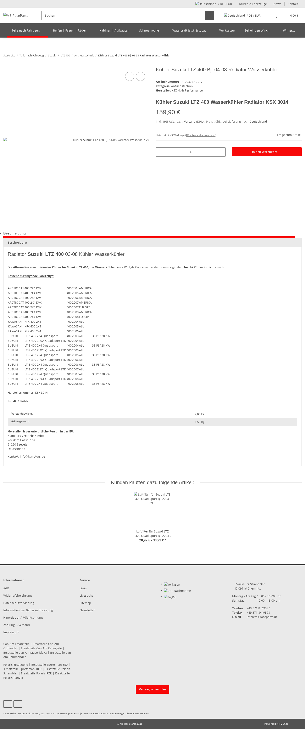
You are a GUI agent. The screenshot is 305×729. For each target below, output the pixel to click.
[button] (268, 15)
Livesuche (86, 595)
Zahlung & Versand (16, 625)
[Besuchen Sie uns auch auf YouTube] (7, 704)
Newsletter (87, 610)
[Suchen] (209, 15)
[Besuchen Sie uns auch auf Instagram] (17, 704)
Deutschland (258, 121)
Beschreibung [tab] (14, 233)
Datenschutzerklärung (18, 603)
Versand (190, 121)
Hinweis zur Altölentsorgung (23, 617)
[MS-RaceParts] (15, 15)
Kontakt (293, 4)
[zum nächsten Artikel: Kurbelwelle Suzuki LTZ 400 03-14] (297, 55)
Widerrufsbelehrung (17, 595)
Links (83, 588)
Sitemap (85, 603)
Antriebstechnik (182, 86)
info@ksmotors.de (32, 456)
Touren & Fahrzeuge (253, 4)
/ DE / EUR (225, 4)
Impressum (11, 632)
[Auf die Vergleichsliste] (129, 76)
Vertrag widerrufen (152, 689)
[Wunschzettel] (277, 15)
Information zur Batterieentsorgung (28, 610)
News (277, 4)
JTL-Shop (283, 723)
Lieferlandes (132, 713)
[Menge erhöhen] (220, 152)
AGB (6, 588)
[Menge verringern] (160, 152)
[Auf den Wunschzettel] (140, 76)
